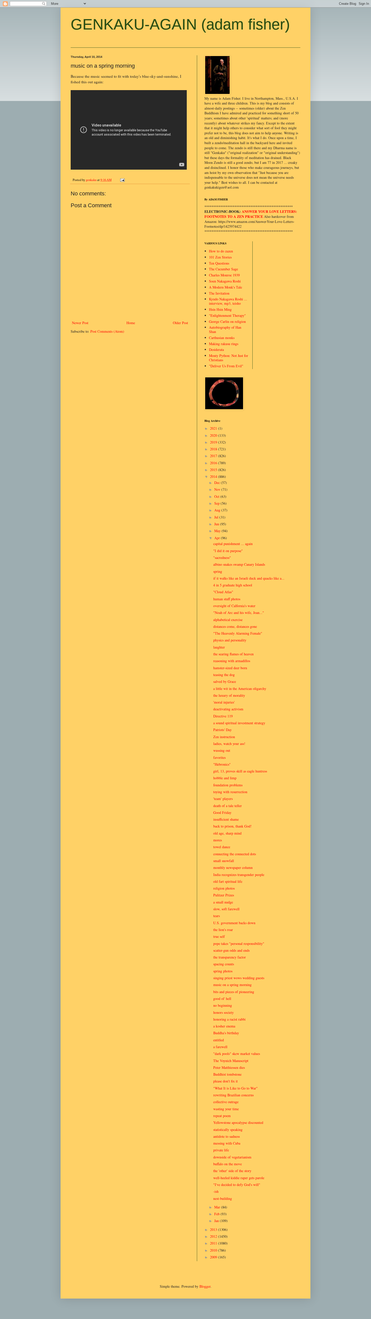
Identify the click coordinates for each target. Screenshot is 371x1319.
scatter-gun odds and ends (231, 950)
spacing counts (223, 964)
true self (219, 936)
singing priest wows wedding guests (238, 977)
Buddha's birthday (226, 1032)
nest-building (222, 1198)
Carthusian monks (221, 337)
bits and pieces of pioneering (233, 991)
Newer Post (80, 322)
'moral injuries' (224, 702)
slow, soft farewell (226, 909)
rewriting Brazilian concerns (233, 1095)
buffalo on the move (227, 1163)
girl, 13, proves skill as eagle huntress (240, 771)
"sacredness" (222, 557)
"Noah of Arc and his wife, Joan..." (238, 612)
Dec (217, 482)
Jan (217, 1220)
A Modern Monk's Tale (225, 287)
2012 (214, 1236)
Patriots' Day (222, 729)
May (218, 530)
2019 (214, 442)
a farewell (220, 1046)
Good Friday (222, 812)
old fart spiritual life (227, 881)
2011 (214, 1243)
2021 (214, 428)
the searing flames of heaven (233, 654)
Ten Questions (219, 263)
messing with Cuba (226, 1143)
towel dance (221, 846)
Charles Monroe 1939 (224, 275)
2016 (214, 462)
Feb (217, 1213)
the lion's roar (223, 929)
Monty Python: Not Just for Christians (228, 357)
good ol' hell (222, 998)
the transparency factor (229, 957)
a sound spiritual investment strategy (239, 722)
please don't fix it (225, 1081)
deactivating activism (228, 709)
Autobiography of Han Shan (225, 329)
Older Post (180, 322)
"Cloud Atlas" (223, 591)
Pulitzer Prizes (223, 895)
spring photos (222, 971)
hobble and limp (224, 777)
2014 (214, 476)
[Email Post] (122, 180)
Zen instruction (224, 736)
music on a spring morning (232, 984)
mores (217, 840)
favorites (219, 757)
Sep (217, 503)
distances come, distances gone (235, 626)
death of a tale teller (227, 805)
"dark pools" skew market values (236, 1053)
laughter (219, 647)
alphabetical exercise (228, 619)
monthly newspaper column (233, 867)
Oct (217, 496)
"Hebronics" (222, 764)
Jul (216, 517)
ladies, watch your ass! (229, 743)
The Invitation (219, 293)
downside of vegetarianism (232, 1157)
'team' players (223, 798)
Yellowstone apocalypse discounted (238, 1122)
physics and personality (229, 640)
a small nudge (223, 902)
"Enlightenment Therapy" (227, 315)
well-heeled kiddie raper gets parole (238, 1177)
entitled (218, 1040)
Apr (217, 537)
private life (221, 1150)
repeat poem (222, 1115)
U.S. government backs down (234, 922)
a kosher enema (224, 1026)
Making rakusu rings (223, 343)
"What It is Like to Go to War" (235, 1088)
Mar (217, 1207)
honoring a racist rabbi (229, 1019)
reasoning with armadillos (231, 660)
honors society (223, 1012)
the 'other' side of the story (232, 1170)
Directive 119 (223, 716)
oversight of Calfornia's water (234, 605)
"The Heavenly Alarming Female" (237, 633)
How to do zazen (221, 251)
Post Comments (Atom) (107, 331)
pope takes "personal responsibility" (238, 943)
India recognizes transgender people (238, 874)
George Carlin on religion (227, 321)
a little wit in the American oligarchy (239, 688)
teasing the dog (224, 674)
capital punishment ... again (233, 543)
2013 (214, 1229)
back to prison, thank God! (232, 826)
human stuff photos (226, 599)
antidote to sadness (226, 1136)
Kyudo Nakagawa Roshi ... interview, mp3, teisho (228, 301)
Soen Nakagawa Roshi (225, 281)
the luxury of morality (229, 695)
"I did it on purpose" (228, 550)
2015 (214, 469)
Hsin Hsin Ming (220, 309)
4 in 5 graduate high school (232, 585)
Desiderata (216, 349)
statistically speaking (228, 1129)
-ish (216, 1191)
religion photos (224, 888)
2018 (214, 449)
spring (217, 571)
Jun (217, 524)
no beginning (222, 1005)
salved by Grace (224, 681)
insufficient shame (226, 819)
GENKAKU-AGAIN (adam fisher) (180, 24)
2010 (214, 1250)
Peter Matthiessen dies (229, 1067)
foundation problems (228, 785)
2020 (214, 435)
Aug (217, 510)
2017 (214, 455)
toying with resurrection (230, 791)
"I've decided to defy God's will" (236, 1184)
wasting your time (226, 1108)
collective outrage (225, 1101)
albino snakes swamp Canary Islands (239, 564)
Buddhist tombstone (227, 1074)
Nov (217, 489)
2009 (214, 1257)
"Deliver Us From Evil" (226, 366)
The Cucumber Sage (223, 269)
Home (130, 322)
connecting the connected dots (234, 853)
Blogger (204, 1286)
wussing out (221, 750)
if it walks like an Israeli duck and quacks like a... (248, 578)
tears (216, 915)
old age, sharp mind (227, 833)
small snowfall (223, 860)
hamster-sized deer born (230, 667)
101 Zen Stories (220, 257)
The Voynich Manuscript (230, 1060)
